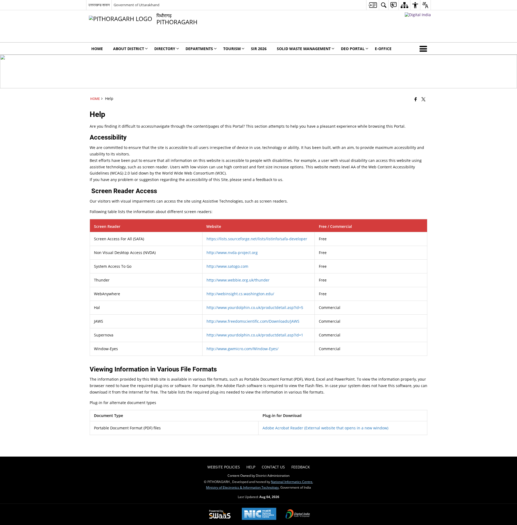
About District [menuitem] (128, 48)
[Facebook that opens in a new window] (415, 99)
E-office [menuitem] (383, 48)
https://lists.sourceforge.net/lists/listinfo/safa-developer (257, 238)
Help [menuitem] (250, 467)
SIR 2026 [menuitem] (259, 48)
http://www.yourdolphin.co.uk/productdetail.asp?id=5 (255, 307)
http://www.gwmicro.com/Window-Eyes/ (242, 348)
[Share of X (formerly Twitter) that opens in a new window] (423, 99)
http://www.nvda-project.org (232, 252)
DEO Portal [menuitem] (353, 48)
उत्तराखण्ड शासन (99, 4)
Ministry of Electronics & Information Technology (242, 487)
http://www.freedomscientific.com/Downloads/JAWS (253, 321)
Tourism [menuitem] (232, 48)
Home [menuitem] (97, 48)
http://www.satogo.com (227, 266)
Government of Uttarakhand (136, 4)
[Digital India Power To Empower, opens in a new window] (297, 514)
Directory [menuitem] (164, 48)
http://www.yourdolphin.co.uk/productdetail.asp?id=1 (255, 335)
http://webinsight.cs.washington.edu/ (240, 293)
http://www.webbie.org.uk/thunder (238, 280)
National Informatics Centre (291, 481)
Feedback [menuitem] (300, 467)
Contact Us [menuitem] (273, 467)
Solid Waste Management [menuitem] (304, 48)
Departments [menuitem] (199, 48)
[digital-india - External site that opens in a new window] (418, 14)
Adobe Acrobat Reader (325, 427)
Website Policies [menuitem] (223, 467)
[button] (424, 48)
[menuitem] (372, 5)
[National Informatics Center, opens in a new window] (259, 514)
